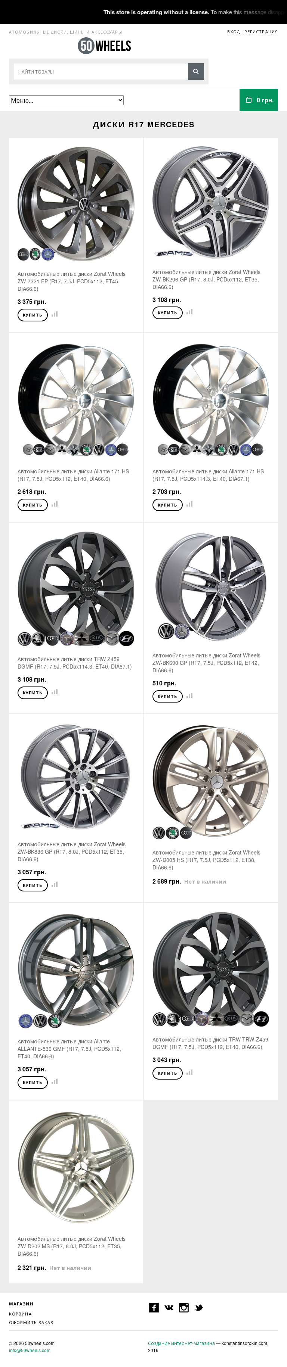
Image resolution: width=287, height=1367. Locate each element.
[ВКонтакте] (169, 1308)
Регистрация (261, 31)
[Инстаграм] (184, 1308)
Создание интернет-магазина (181, 1343)
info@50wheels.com (29, 1350)
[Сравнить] (53, 314)
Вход (233, 31)
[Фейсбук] (154, 1308)
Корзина (20, 1314)
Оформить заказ (31, 1322)
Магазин (21, 1304)
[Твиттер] (199, 1308)
